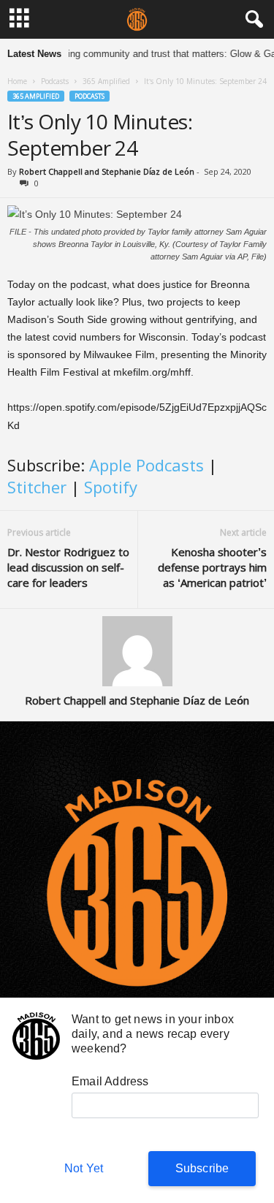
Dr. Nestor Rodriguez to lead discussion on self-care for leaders (68, 567)
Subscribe (202, 1168)
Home (17, 81)
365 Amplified (106, 81)
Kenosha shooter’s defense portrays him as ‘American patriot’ (212, 567)
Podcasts (55, 81)
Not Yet (83, 1168)
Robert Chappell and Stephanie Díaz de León (106, 171)
